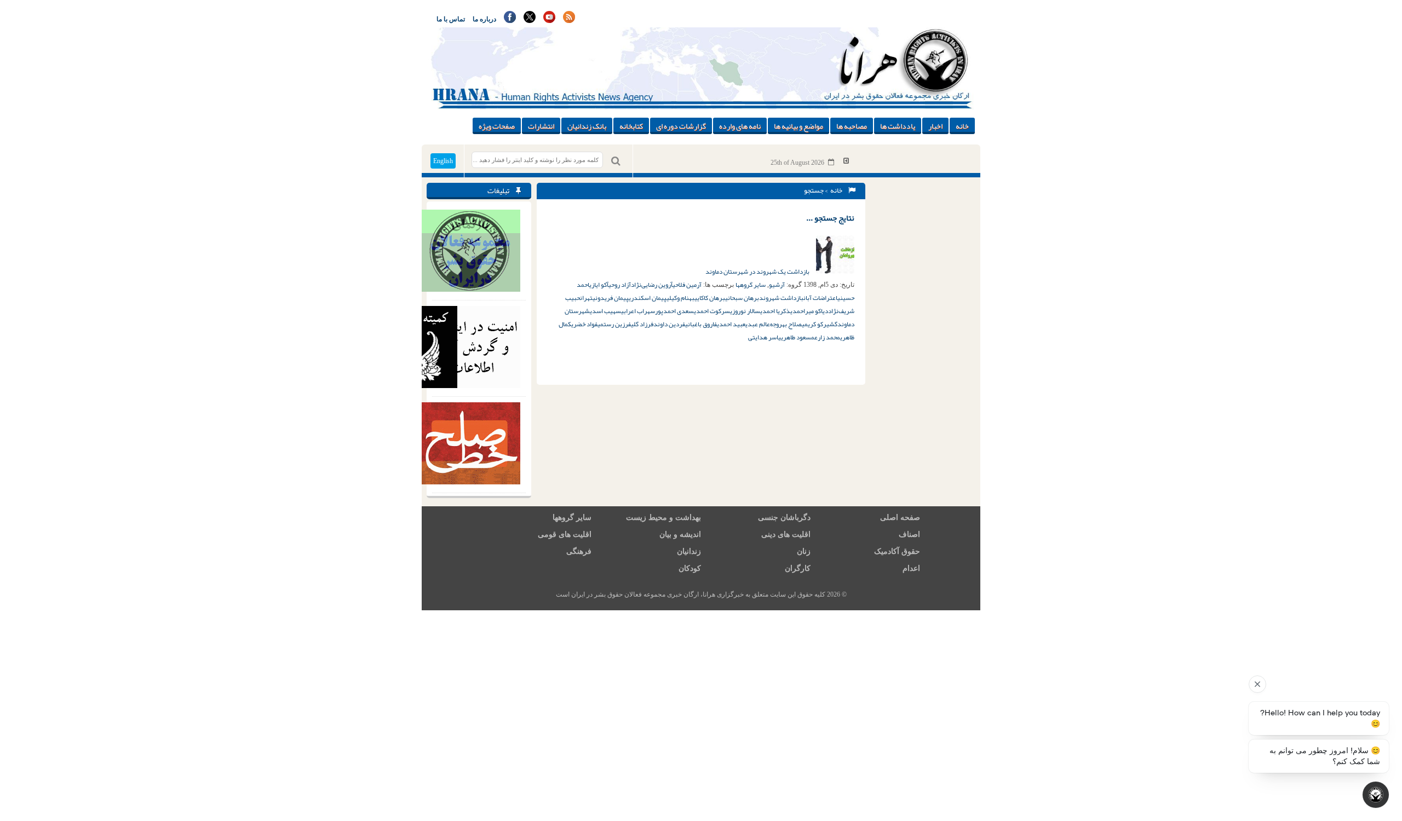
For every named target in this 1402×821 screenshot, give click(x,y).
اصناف (909, 534)
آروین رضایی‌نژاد (652, 284)
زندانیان (689, 551)
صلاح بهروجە (786, 324)
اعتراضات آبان (820, 297)
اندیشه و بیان (680, 534)
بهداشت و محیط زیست (663, 517)
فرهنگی (578, 551)
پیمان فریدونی (611, 297)
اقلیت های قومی (564, 534)
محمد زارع (827, 337)
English (443, 161)
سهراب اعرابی (638, 310)
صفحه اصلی (900, 517)
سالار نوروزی (745, 310)
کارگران (798, 568)
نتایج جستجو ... (830, 218)
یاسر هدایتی (764, 337)
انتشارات (541, 126)
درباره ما (484, 19)
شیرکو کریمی (818, 324)
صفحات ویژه (497, 126)
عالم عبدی (757, 324)
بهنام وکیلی (680, 297)
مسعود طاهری (797, 337)
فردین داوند (669, 324)
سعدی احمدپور (674, 310)
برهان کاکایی (709, 297)
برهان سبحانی (742, 297)
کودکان (690, 568)
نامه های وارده (740, 126)
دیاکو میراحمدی (809, 310)
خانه (962, 126)
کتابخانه (631, 126)
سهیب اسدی (605, 310)
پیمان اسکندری (647, 297)
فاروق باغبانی (701, 324)
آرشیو (777, 284)
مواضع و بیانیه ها (798, 126)
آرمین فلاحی (687, 284)
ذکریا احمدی (775, 310)
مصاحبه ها (851, 126)
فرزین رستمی (614, 324)
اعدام (911, 568)
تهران (586, 297)
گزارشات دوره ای (681, 126)
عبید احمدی (731, 324)
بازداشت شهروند (781, 297)
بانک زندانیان (586, 126)
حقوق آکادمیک (897, 551)
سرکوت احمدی (712, 310)
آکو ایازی (598, 284)
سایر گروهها (751, 284)
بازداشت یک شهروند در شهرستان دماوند (758, 271)
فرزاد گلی (642, 324)
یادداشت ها (897, 126)
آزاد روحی (619, 284)
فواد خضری (584, 324)
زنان (804, 551)
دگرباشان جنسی (784, 517)
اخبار (935, 126)
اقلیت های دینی (786, 534)
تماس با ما (450, 19)
